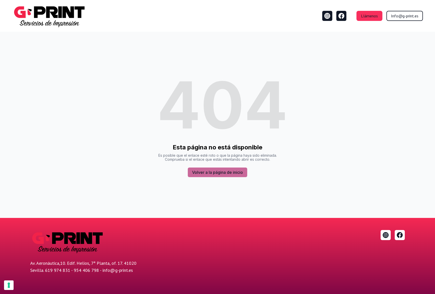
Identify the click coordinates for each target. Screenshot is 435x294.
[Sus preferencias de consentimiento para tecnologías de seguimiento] (9, 285)
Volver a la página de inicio (217, 172)
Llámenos (369, 15)
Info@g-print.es (404, 15)
